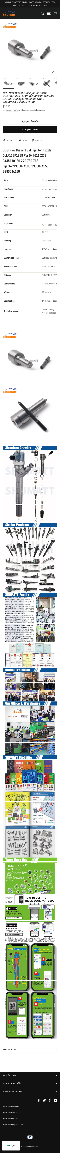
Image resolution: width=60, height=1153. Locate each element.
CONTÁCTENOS (9, 1075)
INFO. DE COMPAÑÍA (12, 1083)
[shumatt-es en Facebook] (38, 1100)
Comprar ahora (30, 129)
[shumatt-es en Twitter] (44, 1100)
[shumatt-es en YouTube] (55, 1100)
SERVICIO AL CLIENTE (12, 1091)
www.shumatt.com (11, 1106)
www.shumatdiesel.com (13, 1124)
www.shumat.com (10, 1118)
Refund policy (11, 1049)
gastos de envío (12, 110)
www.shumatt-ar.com (12, 1112)
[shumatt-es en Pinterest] (50, 1100)
